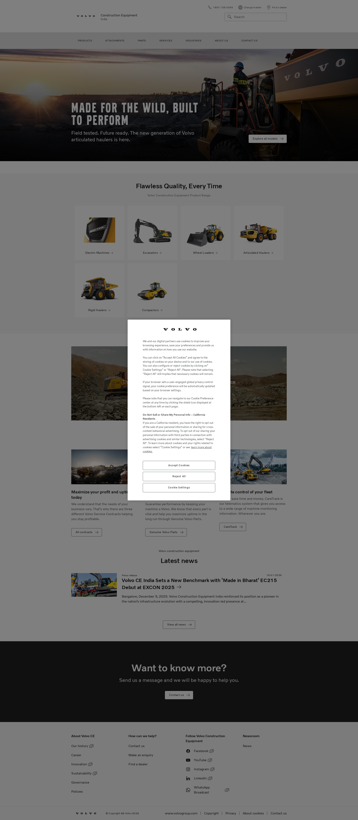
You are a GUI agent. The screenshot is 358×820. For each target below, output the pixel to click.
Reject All (179, 476)
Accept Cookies (179, 465)
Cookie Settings (179, 487)
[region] (179, 410)
